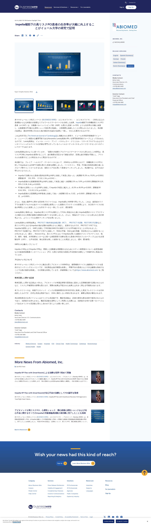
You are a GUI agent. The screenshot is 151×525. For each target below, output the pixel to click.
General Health (30, 347)
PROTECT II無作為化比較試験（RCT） (53, 222)
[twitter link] (105, 517)
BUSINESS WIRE (49, 119)
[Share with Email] (34, 35)
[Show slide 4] (86, 106)
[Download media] (37, 92)
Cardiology (82, 344)
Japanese (130, 66)
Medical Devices (31, 344)
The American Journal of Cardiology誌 (42, 136)
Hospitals (47, 344)
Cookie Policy (16, 522)
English (115, 55)
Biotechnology (92, 344)
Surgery (40, 344)
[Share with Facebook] (30, 35)
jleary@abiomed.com (21, 322)
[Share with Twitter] (26, 35)
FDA (53, 344)
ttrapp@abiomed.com (21, 337)
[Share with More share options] (41, 35)
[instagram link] (121, 517)
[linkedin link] (109, 517)
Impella (79, 122)
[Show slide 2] (45, 106)
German (116, 59)
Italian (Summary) (119, 62)
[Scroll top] (145, 473)
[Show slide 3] (65, 106)
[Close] (147, 521)
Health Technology (72, 344)
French (123, 59)
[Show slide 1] (24, 106)
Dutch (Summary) (119, 66)
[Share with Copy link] (37, 35)
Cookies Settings (108, 521)
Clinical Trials (60, 344)
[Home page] (26, 7)
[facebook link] (117, 517)
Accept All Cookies (122, 521)
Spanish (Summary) (126, 55)
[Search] (126, 2)
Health (39, 347)
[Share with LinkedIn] (22, 35)
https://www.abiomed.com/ (87, 270)
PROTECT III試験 (75, 222)
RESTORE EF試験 (91, 222)
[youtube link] (113, 517)
